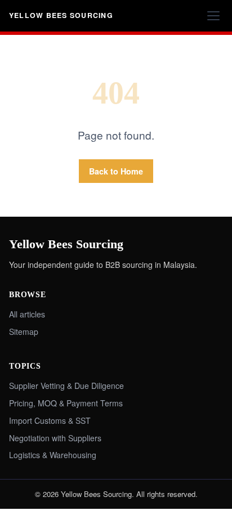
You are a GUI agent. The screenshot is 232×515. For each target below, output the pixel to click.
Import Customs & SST (50, 420)
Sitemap (23, 331)
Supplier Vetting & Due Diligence (66, 385)
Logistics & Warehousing (52, 454)
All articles (27, 314)
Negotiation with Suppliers (55, 438)
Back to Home (116, 171)
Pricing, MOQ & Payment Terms (66, 403)
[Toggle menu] (213, 16)
